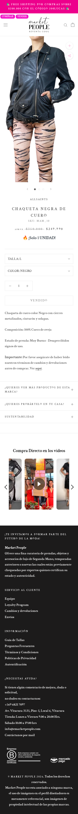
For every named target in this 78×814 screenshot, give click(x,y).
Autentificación (16, 664)
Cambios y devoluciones (21, 611)
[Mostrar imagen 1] (35, 189)
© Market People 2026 (25, 776)
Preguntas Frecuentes (19, 646)
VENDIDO (39, 300)
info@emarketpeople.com (22, 729)
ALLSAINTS (39, 199)
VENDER (22, 16)
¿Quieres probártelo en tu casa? (34, 404)
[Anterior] (27, 189)
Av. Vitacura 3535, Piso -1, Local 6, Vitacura (34, 711)
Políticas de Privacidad (20, 658)
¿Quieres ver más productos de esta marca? (37, 390)
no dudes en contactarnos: (22, 698)
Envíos (9, 617)
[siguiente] (50, 189)
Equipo (10, 598)
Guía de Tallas (14, 640)
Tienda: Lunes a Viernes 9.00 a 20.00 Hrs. (32, 717)
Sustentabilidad (19, 416)
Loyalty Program (17, 605)
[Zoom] (69, 45)
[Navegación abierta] (6, 24)
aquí (38, 368)
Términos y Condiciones (21, 652)
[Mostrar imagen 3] (43, 189)
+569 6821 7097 (15, 704)
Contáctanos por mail (20, 735)
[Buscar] (65, 25)
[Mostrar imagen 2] (39, 189)
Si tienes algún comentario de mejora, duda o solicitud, (35, 690)
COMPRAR (7, 16)
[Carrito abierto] (72, 25)
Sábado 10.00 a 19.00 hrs (21, 723)
